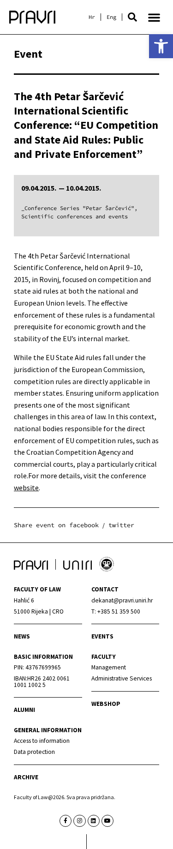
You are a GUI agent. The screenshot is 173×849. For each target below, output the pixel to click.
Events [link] (102, 636)
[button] (132, 17)
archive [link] (26, 777)
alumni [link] (24, 710)
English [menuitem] (111, 17)
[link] (161, 46)
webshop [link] (105, 704)
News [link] (22, 636)
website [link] (26, 487)
